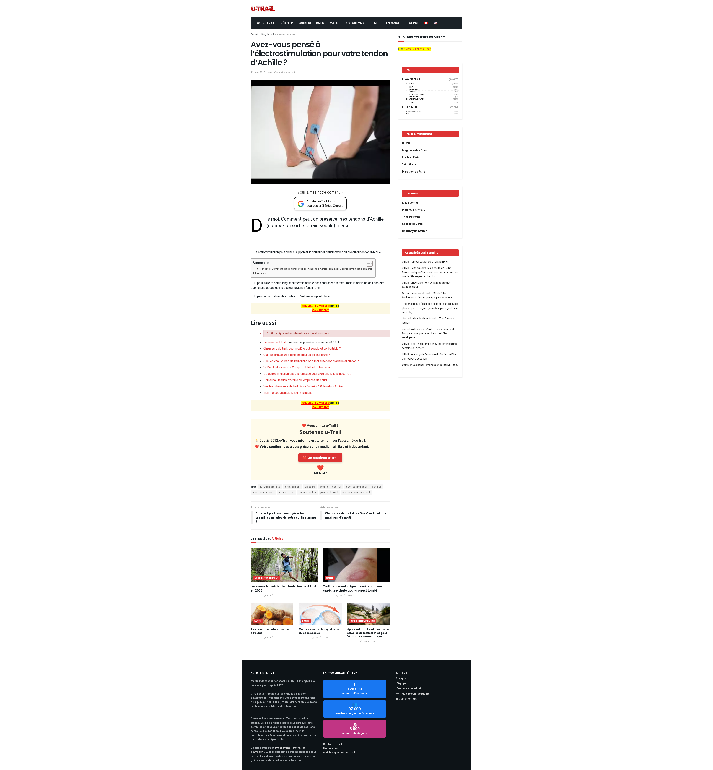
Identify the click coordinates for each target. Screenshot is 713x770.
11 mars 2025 (258, 72)
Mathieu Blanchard (413, 210)
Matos (335, 23)
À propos (401, 678)
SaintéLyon (409, 164)
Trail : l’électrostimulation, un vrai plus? (287, 393)
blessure (310, 486)
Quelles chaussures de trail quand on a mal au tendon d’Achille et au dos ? (311, 361)
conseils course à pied (356, 492)
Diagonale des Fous (414, 150)
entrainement (292, 486)
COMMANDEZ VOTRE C (315, 306)
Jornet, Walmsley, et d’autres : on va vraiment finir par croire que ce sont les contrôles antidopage (428, 333)
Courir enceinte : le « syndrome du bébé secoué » (319, 631)
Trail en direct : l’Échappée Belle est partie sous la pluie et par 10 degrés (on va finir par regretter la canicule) (430, 308)
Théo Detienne (411, 217)
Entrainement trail (274, 342)
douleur (336, 486)
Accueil (254, 34)
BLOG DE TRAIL (264, 23)
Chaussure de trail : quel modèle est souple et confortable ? (302, 348)
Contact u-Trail (332, 744)
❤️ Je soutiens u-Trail (320, 457)
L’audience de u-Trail (408, 689)
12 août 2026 (369, 641)
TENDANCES (392, 23)
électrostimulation (357, 486)
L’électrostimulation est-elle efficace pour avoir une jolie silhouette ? (307, 374)
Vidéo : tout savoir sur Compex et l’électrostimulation (297, 367)
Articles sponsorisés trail (339, 753)
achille (324, 486)
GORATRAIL (413, 89)
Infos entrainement (286, 34)
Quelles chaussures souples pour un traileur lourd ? (296, 355)
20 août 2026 (272, 595)
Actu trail (401, 673)
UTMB (374, 23)
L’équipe (400, 683)
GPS (407, 114)
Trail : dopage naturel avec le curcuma (270, 631)
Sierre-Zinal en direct (417, 49)
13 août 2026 (321, 637)
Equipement (410, 107)
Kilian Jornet (410, 203)
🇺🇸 (435, 23)
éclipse (412, 23)
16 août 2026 (272, 637)
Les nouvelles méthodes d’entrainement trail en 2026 (283, 588)
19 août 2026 (345, 595)
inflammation (286, 492)
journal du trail (329, 492)
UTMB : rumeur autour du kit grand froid (425, 262)
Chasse (412, 92)
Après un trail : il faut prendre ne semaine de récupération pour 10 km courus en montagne (368, 632)
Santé (330, 578)
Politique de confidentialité (412, 694)
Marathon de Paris (413, 172)
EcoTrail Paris (410, 157)
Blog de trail (267, 34)
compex (377, 486)
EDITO (412, 87)
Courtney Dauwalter (414, 231)
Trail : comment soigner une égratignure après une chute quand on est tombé (352, 588)
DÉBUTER (286, 23)
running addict (307, 492)
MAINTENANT (320, 310)
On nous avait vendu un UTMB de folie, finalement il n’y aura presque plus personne (427, 295)
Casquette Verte (412, 224)
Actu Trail (410, 84)
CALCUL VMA (355, 23)
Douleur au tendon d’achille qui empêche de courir (295, 380)
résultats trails (416, 94)
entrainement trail (263, 492)
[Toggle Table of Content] (367, 263)
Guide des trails (311, 23)
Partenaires (330, 748)
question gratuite (269, 486)
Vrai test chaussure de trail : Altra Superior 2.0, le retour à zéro (303, 386)
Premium (413, 97)
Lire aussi (260, 273)
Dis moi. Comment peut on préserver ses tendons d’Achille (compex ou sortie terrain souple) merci (317, 269)
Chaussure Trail (413, 111)
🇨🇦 (426, 23)
